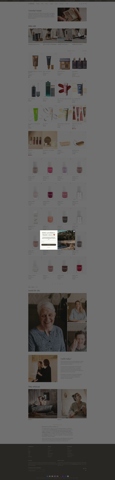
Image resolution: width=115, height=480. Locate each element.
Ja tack (48, 244)
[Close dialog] (74, 231)
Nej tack (48, 247)
